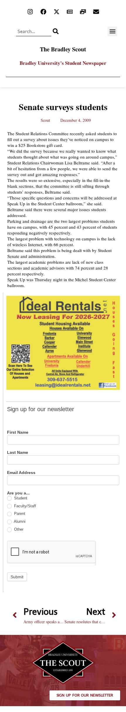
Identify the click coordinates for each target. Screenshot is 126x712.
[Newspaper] (70, 12)
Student (20, 498)
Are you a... (18, 493)
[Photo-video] (83, 12)
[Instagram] (30, 12)
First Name (17, 432)
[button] (112, 31)
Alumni (19, 521)
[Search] (55, 31)
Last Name (17, 452)
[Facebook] (43, 12)
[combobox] (33, 31)
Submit (17, 576)
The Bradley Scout (63, 49)
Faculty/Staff (24, 506)
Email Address (21, 472)
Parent (19, 513)
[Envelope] (96, 12)
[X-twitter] (56, 12)
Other (18, 529)
